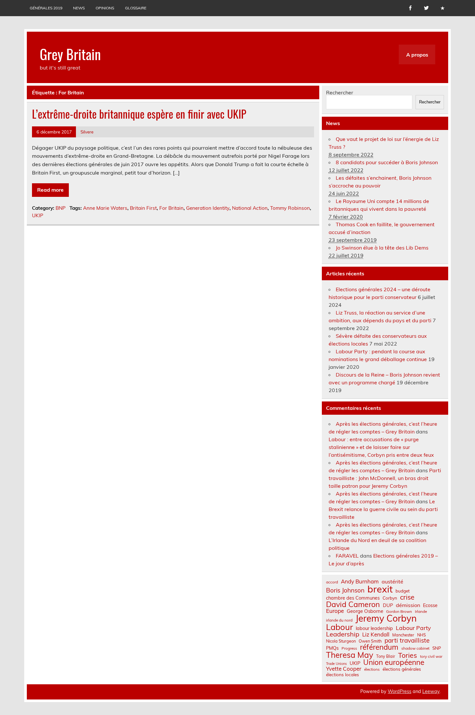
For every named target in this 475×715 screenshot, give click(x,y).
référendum (379, 647)
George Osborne (365, 611)
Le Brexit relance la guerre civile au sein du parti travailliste (383, 509)
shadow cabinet (415, 648)
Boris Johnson (345, 590)
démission (408, 605)
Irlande (421, 612)
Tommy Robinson (290, 208)
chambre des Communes (353, 598)
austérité (392, 581)
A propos (417, 54)
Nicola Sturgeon (341, 641)
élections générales (402, 669)
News (79, 7)
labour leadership (374, 628)
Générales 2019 (46, 7)
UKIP (37, 215)
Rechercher (339, 92)
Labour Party (413, 628)
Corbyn (390, 598)
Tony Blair (385, 656)
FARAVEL (347, 555)
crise (407, 597)
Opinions (105, 7)
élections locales (342, 674)
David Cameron (353, 604)
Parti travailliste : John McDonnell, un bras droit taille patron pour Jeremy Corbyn (385, 478)
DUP (388, 605)
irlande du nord (339, 620)
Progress (349, 648)
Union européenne (393, 662)
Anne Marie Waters (105, 208)
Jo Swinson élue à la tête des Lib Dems (382, 247)
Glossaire (135, 7)
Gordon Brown (399, 612)
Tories (407, 655)
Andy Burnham (360, 581)
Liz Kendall (375, 634)
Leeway (430, 691)
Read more (50, 190)
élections (372, 669)
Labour (339, 627)
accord (332, 582)
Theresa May (349, 655)
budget (403, 591)
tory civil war (431, 656)
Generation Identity (207, 208)
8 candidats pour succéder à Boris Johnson (387, 162)
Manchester (403, 635)
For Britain (171, 208)
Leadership (342, 634)
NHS (421, 635)
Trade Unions (336, 664)
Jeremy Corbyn (386, 618)
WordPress (399, 691)
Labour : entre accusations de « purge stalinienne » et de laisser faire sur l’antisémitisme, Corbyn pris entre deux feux (381, 447)
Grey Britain (70, 53)
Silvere (86, 131)
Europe (335, 611)
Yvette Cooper (343, 669)
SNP (436, 648)
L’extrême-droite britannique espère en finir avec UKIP (139, 114)
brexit (380, 589)
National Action (250, 208)
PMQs (332, 648)
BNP (61, 208)
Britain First (143, 208)
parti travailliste (407, 640)
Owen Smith (370, 641)
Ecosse (430, 605)
